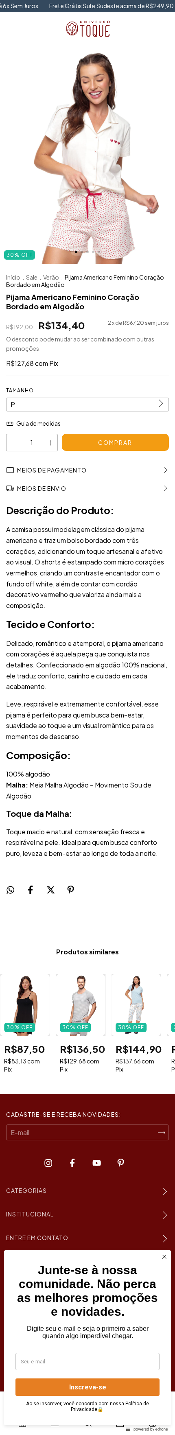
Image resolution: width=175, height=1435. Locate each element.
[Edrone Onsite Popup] (87, 717)
